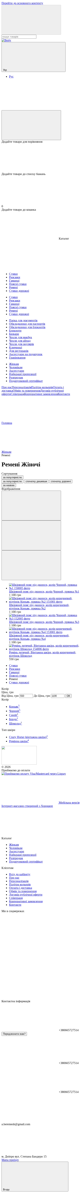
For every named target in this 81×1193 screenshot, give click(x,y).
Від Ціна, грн (10, 695)
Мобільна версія (68, 802)
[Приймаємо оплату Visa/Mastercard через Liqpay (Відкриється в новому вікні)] (34, 773)
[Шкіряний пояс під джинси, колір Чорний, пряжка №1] (44, 586)
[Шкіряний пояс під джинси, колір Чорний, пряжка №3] (44, 617)
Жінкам (14, 364)
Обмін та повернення (26, 390)
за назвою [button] (9, 485)
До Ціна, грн (42, 695)
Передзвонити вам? (14, 1033)
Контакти (64, 394)
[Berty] (19, 763)
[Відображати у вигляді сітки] (31, 535)
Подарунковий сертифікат (26, 380)
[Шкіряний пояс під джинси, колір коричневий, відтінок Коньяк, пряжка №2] (44, 600)
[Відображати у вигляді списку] (31, 565)
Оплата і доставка (20, 887)
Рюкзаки (14, 668)
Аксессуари (16, 370)
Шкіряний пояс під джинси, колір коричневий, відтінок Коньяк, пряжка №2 (39, 606)
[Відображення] (31, 505)
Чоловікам (15, 367)
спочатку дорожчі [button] (61, 481)
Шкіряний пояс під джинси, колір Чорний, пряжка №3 (44, 622)
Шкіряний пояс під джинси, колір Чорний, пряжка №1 (44, 591)
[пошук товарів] (31, 20)
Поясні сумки (18, 675)
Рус (11, 76)
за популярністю (12, 477)
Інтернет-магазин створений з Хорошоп (27, 806)
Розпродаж (16, 377)
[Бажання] (40, 157)
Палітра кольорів (42, 387)
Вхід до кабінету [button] (19, 874)
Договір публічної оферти (25, 894)
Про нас (7, 387)
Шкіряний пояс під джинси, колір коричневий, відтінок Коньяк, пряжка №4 (39, 637)
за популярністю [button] (12, 481)
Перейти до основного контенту (22, 3)
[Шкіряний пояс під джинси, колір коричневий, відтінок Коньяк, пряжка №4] (44, 630)
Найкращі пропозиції (22, 374)
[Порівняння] (31, 125)
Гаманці (14, 672)
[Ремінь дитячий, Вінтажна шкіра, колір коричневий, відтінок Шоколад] (44, 647)
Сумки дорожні (19, 682)
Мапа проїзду (10, 1159)
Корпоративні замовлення (41, 394)
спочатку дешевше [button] (36, 481)
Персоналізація (21, 387)
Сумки (13, 665)
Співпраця (17, 394)
